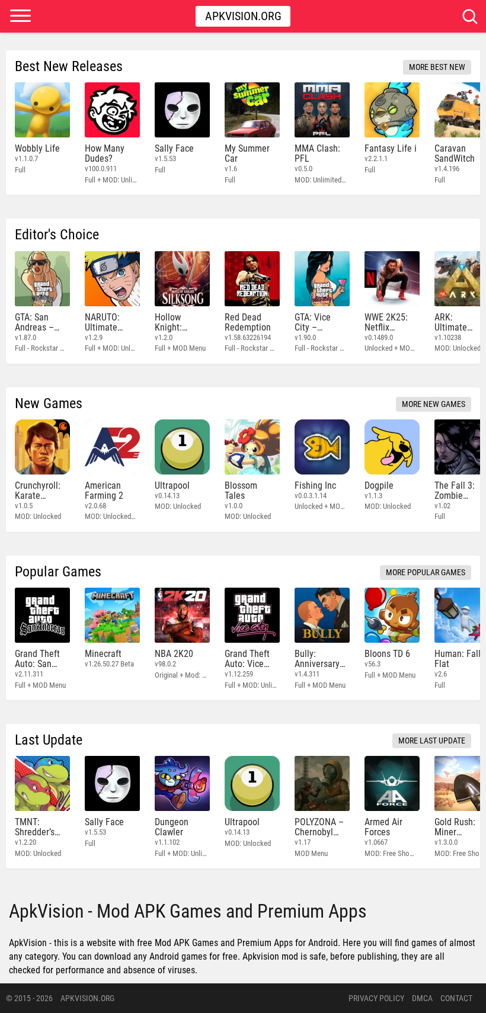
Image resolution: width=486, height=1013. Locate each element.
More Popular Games (425, 572)
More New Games (433, 404)
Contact (456, 998)
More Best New (437, 67)
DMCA (422, 998)
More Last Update (431, 740)
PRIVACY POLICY (376, 998)
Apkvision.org (243, 16)
